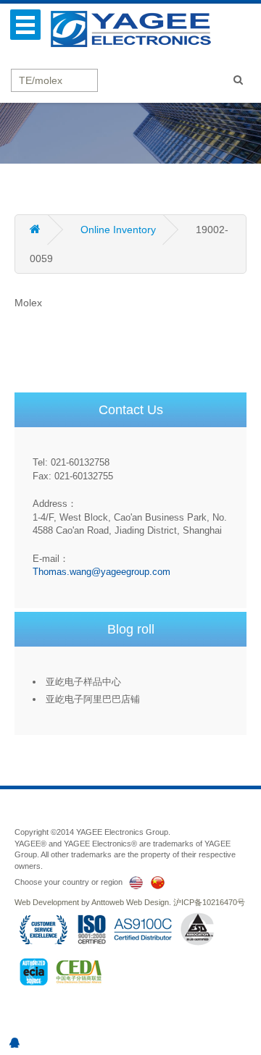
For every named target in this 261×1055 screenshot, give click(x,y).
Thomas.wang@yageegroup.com (101, 571)
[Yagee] (138, 28)
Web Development (46, 902)
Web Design (147, 902)
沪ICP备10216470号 (209, 902)
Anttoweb (107, 902)
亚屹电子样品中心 (83, 681)
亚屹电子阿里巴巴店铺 (93, 699)
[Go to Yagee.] (48, 229)
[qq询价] (14, 1042)
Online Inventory (118, 229)
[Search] (238, 80)
